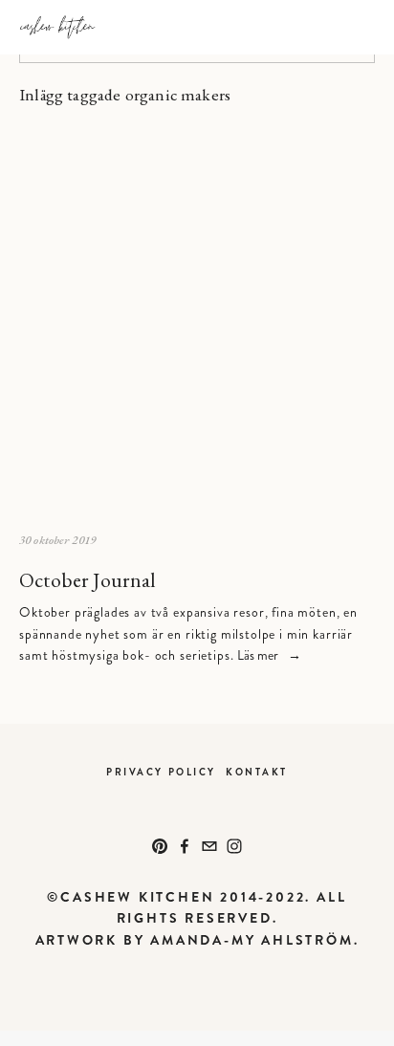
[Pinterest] (159, 846)
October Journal (87, 579)
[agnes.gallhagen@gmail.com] (209, 846)
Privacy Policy (161, 772)
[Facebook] (184, 846)
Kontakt (257, 772)
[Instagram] (234, 846)
